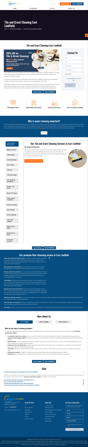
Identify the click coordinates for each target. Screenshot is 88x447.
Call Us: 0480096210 (77, 4)
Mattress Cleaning (49, 407)
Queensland (27, 409)
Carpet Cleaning (48, 405)
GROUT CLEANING (44, 322)
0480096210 (13, 407)
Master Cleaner (39, 439)
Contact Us (71, 8)
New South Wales (29, 407)
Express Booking (65, 4)
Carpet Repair (48, 421)
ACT (26, 405)
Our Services (33, 8)
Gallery (52, 8)
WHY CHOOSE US (63, 322)
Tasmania (27, 414)
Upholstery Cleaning (49, 416)
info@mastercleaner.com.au (13, 410)
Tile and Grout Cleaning (50, 414)
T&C (74, 80)
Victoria (26, 416)
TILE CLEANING (25, 322)
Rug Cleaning (48, 418)
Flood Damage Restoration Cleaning (53, 409)
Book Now (70, 85)
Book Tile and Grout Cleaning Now (33, 161)
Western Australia (29, 418)
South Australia (28, 412)
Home (14, 8)
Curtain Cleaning (49, 412)
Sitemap (46, 439)
